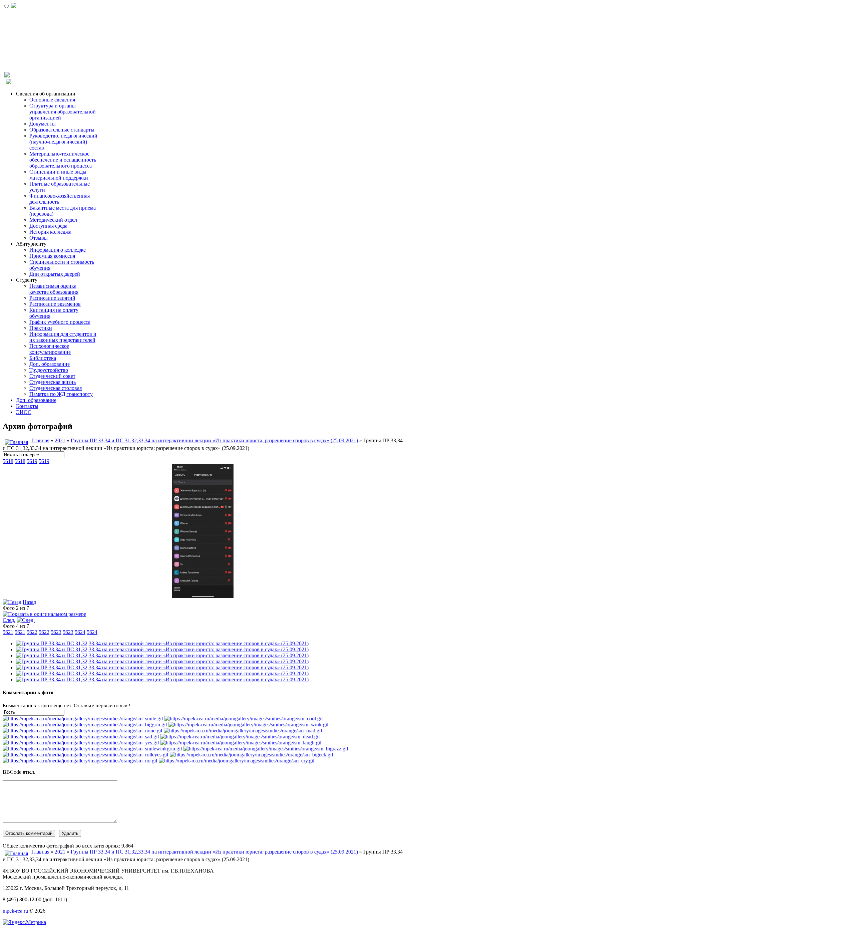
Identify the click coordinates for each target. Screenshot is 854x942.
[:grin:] (85, 724)
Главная (40, 440)
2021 (60, 440)
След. (9, 620)
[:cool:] (243, 718)
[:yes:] (81, 742)
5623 (56, 632)
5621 (8, 632)
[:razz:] (265, 748)
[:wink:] (248, 724)
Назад (29, 602)
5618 (8, 461)
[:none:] (82, 730)
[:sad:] (81, 736)
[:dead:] (240, 736)
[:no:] (80, 760)
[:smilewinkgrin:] (92, 748)
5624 (80, 632)
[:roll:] (85, 754)
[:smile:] (83, 718)
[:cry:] (237, 760)
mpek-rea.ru (15, 911)
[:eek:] (251, 754)
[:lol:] (241, 742)
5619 (32, 461)
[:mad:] (243, 730)
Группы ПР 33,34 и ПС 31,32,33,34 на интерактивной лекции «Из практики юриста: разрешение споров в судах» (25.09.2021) (214, 440)
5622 (32, 632)
